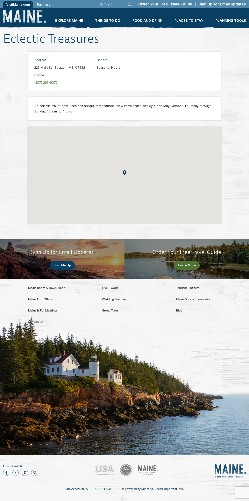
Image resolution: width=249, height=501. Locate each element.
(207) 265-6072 (46, 82)
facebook (6, 473)
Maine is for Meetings (43, 310)
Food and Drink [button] (147, 20)
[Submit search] (130, 4)
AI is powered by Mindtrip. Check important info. (151, 488)
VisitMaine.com (18, 4)
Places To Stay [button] (188, 20)
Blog (179, 310)
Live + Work (110, 287)
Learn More (187, 265)
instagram (34, 473)
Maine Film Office (40, 299)
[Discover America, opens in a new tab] (104, 470)
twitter (15, 473)
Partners (43, 4)
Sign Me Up (62, 265)
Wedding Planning (114, 299)
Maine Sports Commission (193, 299)
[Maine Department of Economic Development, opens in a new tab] (148, 470)
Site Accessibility (76, 488)
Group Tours (110, 310)
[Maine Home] (24, 16)
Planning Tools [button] (231, 20)
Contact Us (35, 321)
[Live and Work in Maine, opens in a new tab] (126, 470)
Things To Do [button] (107, 20)
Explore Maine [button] (69, 20)
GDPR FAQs (103, 488)
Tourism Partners (187, 287)
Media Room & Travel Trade (46, 287)
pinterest (25, 473)
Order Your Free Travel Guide (165, 4)
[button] (124, 172)
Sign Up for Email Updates (222, 4)
